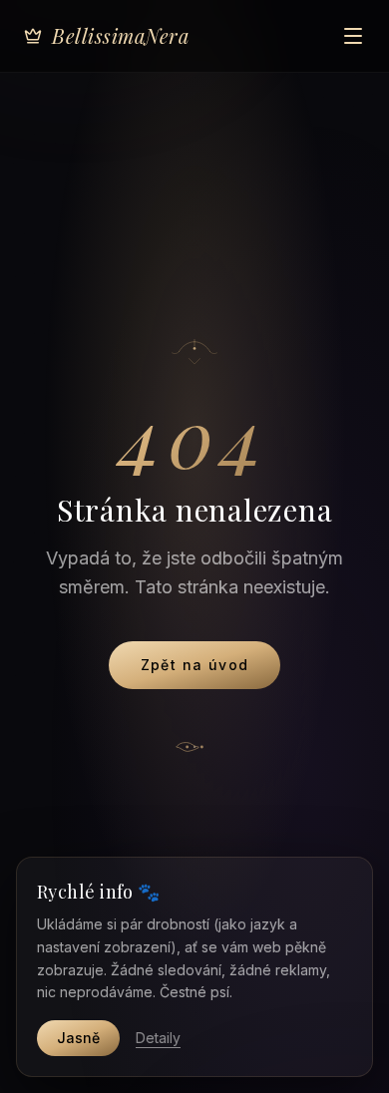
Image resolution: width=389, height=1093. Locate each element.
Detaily (158, 1037)
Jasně (78, 1037)
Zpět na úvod (195, 664)
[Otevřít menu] (353, 36)
